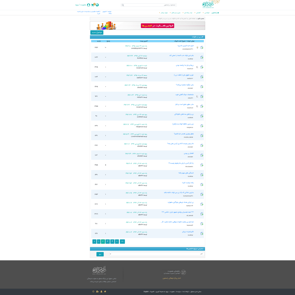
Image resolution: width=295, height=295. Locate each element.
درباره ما (178, 292)
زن (169, 18)
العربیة (152, 292)
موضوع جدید (97, 32)
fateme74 (190, 225)
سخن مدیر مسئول (195, 292)
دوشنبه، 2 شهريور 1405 (107, 13)
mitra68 (190, 98)
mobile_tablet (188, 137)
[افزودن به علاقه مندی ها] (93, 292)
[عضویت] (97, 292)
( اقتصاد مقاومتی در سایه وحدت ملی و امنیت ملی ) (88, 13)
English (146, 292)
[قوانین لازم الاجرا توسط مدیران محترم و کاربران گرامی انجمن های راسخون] (147, 25)
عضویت (83, 5)
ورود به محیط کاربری (162, 292)
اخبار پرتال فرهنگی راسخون (172, 278)
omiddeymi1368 (187, 49)
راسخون (214, 13)
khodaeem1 (189, 166)
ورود (76, 5)
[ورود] (101, 292)
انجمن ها (183, 18)
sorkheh (190, 117)
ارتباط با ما (186, 292)
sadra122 (190, 78)
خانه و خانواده (175, 18)
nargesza (190, 127)
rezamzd (190, 69)
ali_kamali (190, 215)
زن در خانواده (162, 18)
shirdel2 (190, 88)
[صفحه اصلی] (105, 292)
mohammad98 (188, 196)
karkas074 (189, 206)
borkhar (190, 59)
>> (122, 241)
